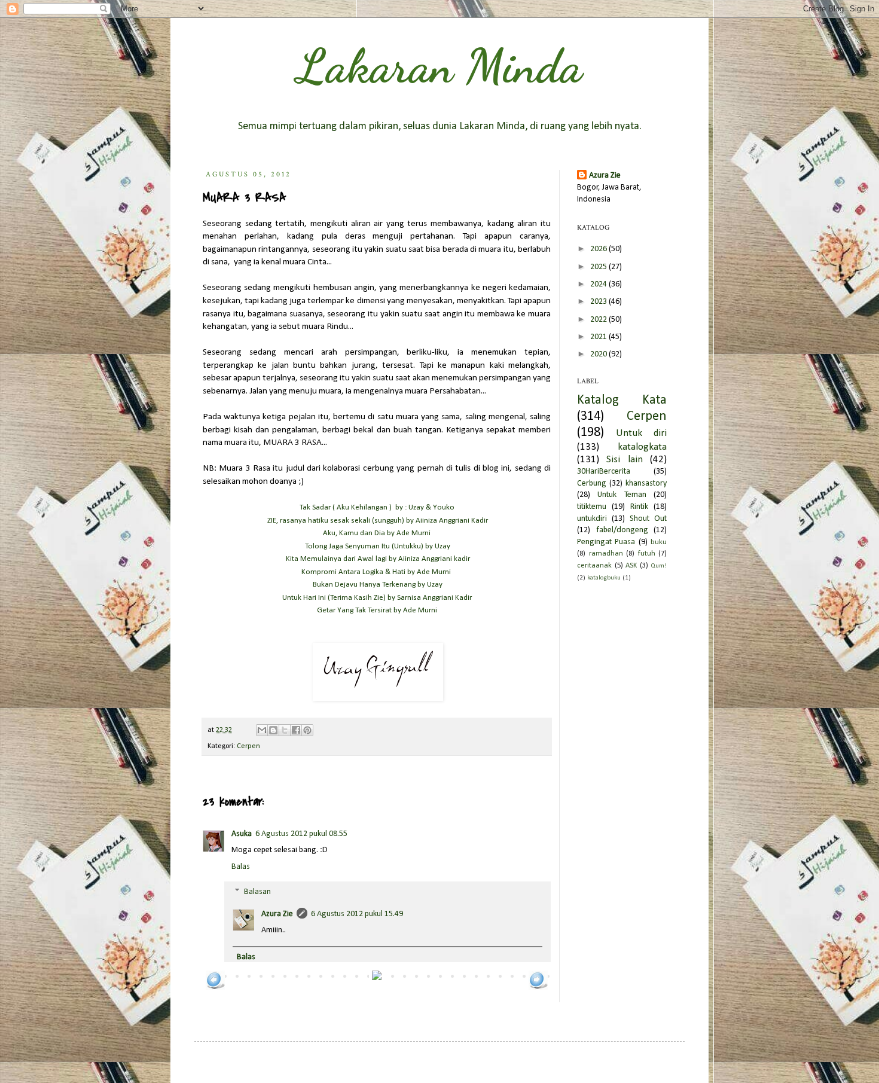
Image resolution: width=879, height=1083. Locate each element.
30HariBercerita (603, 471)
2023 (599, 301)
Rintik (639, 506)
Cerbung (591, 483)
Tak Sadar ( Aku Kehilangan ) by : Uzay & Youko (377, 507)
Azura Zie (277, 914)
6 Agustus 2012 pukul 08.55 (301, 833)
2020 (599, 354)
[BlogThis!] (273, 730)
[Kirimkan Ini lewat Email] (262, 730)
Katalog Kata (622, 400)
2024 (599, 284)
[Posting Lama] (538, 987)
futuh (646, 553)
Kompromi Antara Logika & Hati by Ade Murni (377, 572)
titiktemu (591, 506)
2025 (599, 267)
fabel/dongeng (622, 530)
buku (659, 542)
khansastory (646, 483)
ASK (631, 565)
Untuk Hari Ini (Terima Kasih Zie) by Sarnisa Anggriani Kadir (377, 598)
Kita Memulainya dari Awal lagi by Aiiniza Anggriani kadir (378, 559)
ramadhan (606, 553)
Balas (240, 866)
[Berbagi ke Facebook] (296, 730)
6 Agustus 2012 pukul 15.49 (357, 914)
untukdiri (592, 518)
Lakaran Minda (439, 65)
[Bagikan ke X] (285, 730)
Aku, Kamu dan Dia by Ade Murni (377, 533)
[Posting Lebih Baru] (215, 987)
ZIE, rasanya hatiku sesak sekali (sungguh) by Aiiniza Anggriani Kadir (377, 520)
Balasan (257, 891)
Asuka (241, 833)
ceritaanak (594, 565)
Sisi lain (624, 459)
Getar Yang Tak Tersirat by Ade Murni (377, 610)
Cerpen (248, 746)
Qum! (659, 566)
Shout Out (648, 518)
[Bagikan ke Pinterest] (307, 730)
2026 (599, 249)
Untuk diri (641, 433)
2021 (599, 336)
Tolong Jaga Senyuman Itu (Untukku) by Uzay (377, 546)
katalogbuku (604, 578)
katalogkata (642, 447)
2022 (599, 319)
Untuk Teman (621, 494)
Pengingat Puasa (606, 542)
